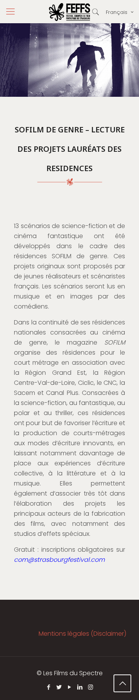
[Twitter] (59, 687)
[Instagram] (90, 687)
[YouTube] (70, 687)
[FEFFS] (69, 11)
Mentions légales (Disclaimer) (82, 633)
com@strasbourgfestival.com (59, 559)
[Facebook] (49, 687)
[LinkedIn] (80, 687)
